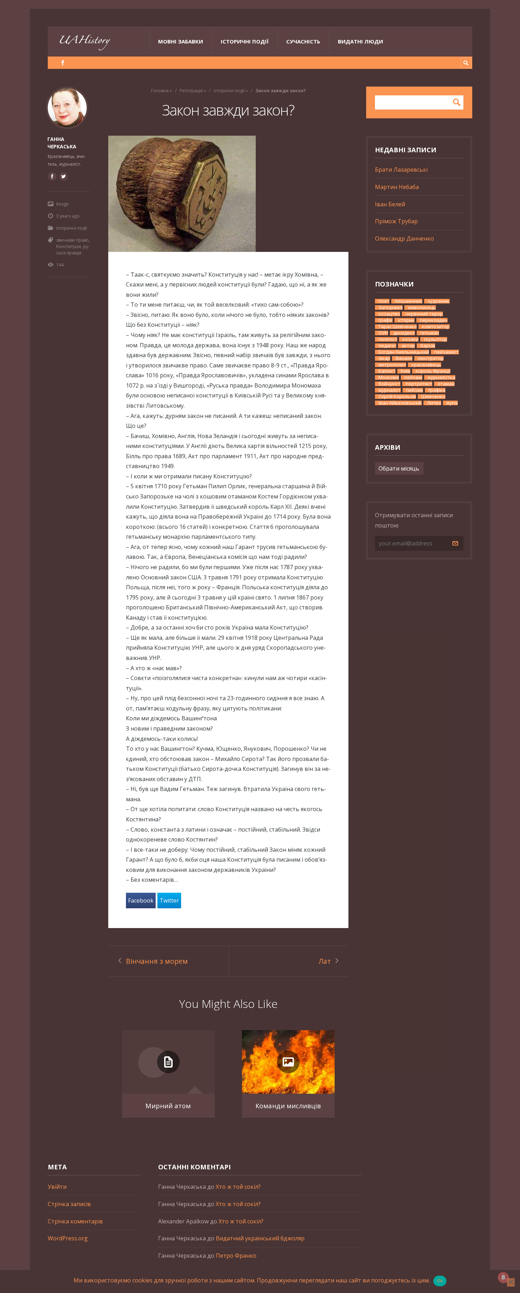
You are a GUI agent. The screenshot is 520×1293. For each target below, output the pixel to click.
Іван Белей (390, 204)
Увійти (57, 1187)
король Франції (433, 371)
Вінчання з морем (157, 961)
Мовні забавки (180, 41)
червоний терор (424, 314)
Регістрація (191, 91)
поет (384, 301)
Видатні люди (360, 41)
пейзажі (413, 377)
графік (386, 320)
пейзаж (414, 390)
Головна (160, 91)
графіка (436, 390)
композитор (436, 326)
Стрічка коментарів (75, 1221)
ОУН (383, 333)
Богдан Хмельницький (404, 352)
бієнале (403, 358)
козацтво (389, 314)
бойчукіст (389, 384)
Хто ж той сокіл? (238, 1187)
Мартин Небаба (397, 187)
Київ (405, 371)
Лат (325, 961)
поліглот (388, 339)
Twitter (169, 900)
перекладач (433, 320)
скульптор (435, 339)
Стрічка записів (69, 1204)
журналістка (441, 377)
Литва (434, 403)
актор (408, 345)
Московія (389, 377)
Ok (440, 1280)
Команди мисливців (288, 1105)
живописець (422, 307)
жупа (452, 403)
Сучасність (303, 41)
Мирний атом (168, 1105)
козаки (410, 339)
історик (406, 320)
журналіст (390, 390)
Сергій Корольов (397, 396)
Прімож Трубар (396, 221)
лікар (384, 358)
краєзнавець (426, 364)
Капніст (387, 371)
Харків (427, 345)
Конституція (68, 246)
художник (439, 301)
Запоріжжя (391, 307)
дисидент (404, 333)
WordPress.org (68, 1238)
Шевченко (433, 396)
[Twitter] (63, 176)
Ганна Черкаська (61, 143)
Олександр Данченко (404, 238)
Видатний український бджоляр (260, 1238)
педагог (387, 345)
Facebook (141, 900)
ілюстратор (431, 358)
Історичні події (244, 41)
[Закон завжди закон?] (228, 194)
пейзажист (446, 352)
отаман (446, 384)
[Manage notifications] (503, 1277)
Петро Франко (236, 1255)
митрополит (392, 364)
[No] (511, 1282)
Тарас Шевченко (398, 326)
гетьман (429, 333)
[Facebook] (63, 63)
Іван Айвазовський (400, 403)
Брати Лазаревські (401, 169)
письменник (408, 301)
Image (62, 204)
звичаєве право (72, 240)
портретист (419, 384)
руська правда (72, 249)
